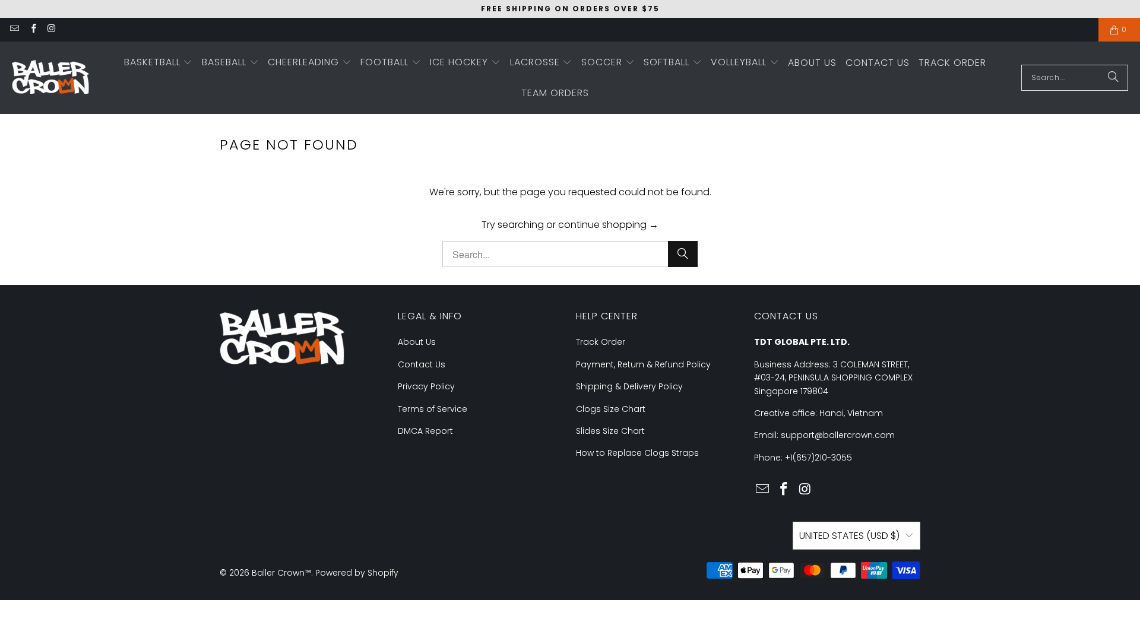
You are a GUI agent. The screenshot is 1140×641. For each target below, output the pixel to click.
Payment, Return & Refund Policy (643, 364)
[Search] (1113, 78)
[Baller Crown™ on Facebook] (32, 29)
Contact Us (421, 364)
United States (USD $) (849, 535)
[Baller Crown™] (50, 78)
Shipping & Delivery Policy (629, 386)
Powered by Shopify (356, 573)
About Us (417, 342)
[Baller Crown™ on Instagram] (51, 29)
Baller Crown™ (281, 573)
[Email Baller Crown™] (14, 29)
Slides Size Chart (610, 431)
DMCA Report (425, 431)
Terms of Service (432, 409)
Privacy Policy (426, 386)
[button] (158, 62)
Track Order (600, 342)
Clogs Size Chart (610, 409)
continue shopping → (608, 224)
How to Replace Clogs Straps (637, 453)
